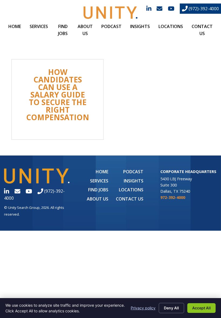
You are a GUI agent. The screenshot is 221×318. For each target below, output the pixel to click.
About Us (97, 199)
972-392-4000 (172, 197)
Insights (140, 26)
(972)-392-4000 (203, 9)
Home (14, 26)
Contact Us (129, 199)
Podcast (111, 26)
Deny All (171, 308)
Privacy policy (143, 308)
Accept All (201, 308)
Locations (170, 26)
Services (39, 26)
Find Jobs (98, 190)
